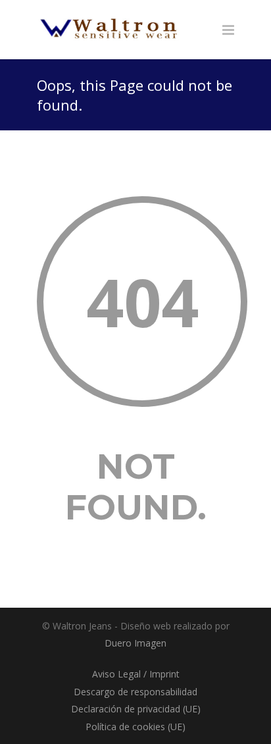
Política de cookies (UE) (135, 726)
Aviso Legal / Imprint (136, 674)
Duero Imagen (135, 643)
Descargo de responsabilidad (135, 691)
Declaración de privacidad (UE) (136, 709)
